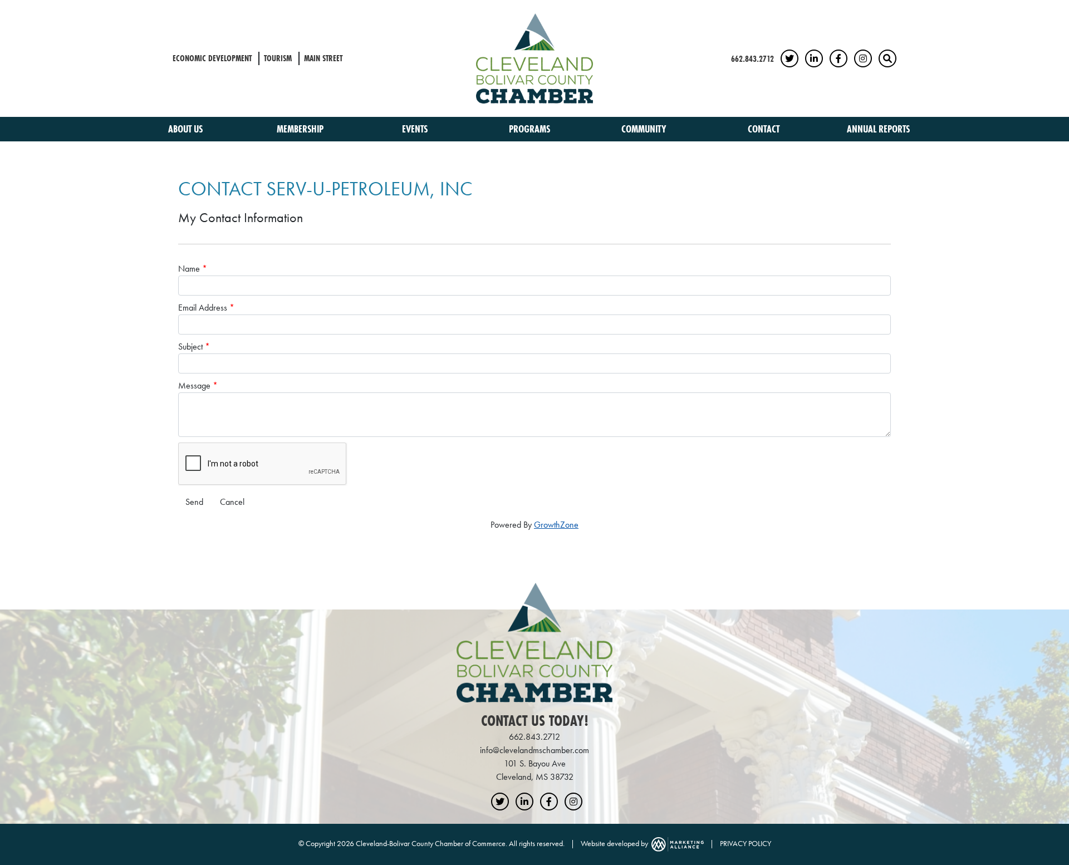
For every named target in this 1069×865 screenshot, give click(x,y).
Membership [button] (301, 129)
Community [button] (645, 129)
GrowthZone (556, 524)
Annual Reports (878, 129)
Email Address (202, 307)
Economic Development (212, 58)
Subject (190, 346)
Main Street (323, 58)
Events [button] (416, 129)
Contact (763, 129)
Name (189, 268)
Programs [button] (530, 129)
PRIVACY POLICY (745, 843)
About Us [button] (186, 129)
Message (194, 385)
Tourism (278, 58)
